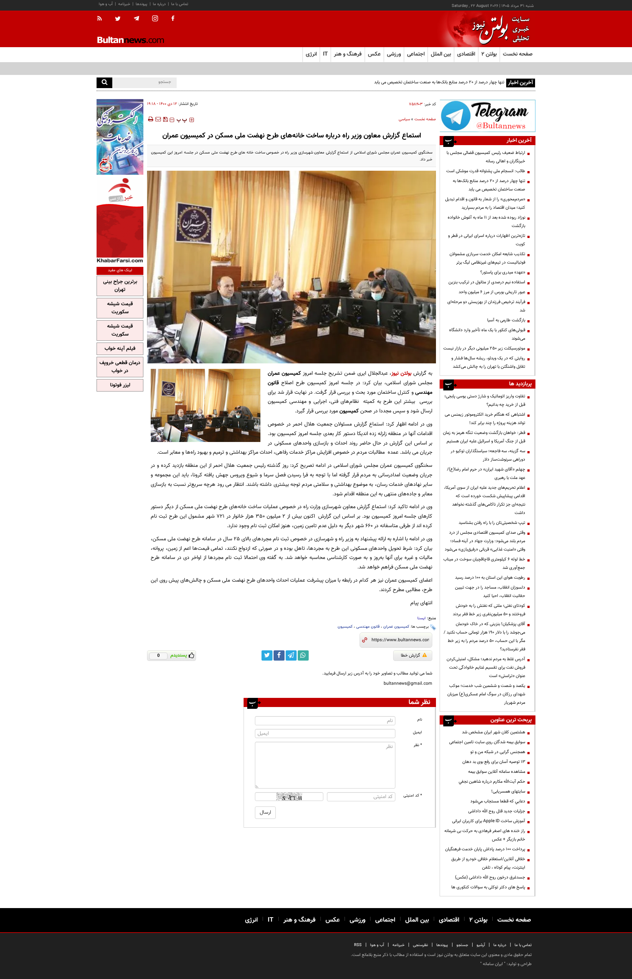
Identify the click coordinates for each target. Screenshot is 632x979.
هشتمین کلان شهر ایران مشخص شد (493, 732)
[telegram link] (291, 655)
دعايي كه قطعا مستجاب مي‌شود (497, 801)
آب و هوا (106, 4)
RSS (358, 945)
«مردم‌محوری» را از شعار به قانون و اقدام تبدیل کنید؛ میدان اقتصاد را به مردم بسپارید (485, 203)
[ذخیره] (165, 119)
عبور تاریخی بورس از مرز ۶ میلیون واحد (492, 292)
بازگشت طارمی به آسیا (506, 320)
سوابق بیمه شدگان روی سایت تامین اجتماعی (487, 742)
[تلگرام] (487, 115)
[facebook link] (279, 655)
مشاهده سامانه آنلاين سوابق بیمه (496, 771)
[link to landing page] (498, 29)
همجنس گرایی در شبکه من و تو (497, 752)
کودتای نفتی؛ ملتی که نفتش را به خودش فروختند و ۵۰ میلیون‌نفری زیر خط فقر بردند (489, 609)
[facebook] (172, 19)
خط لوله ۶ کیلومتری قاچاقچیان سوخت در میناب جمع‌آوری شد (484, 563)
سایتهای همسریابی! (508, 791)
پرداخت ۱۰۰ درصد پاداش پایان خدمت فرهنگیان (485, 849)
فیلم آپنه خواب (120, 349)
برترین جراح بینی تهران (120, 286)
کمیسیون (345, 627)
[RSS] (101, 19)
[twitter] (117, 19)
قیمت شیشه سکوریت (120, 308)
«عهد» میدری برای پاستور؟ (502, 272)
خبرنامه (124, 4)
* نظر (418, 745)
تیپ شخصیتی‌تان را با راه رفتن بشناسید (492, 522)
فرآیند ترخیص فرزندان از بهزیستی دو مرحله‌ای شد (486, 306)
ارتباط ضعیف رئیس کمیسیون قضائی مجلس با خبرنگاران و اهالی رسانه (486, 157)
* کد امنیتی (412, 796)
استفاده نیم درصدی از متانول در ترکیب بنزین (486, 282)
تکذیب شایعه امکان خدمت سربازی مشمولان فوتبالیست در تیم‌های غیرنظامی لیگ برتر (487, 258)
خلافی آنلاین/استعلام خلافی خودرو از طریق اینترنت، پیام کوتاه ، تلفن (488, 863)
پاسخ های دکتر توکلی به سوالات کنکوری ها (488, 887)
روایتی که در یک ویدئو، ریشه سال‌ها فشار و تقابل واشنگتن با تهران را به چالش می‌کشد (488, 362)
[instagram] (155, 19)
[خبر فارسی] (120, 220)
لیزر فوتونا (120, 385)
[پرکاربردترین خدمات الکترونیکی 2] (120, 137)
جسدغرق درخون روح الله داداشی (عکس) (490, 877)
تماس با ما (179, 4)
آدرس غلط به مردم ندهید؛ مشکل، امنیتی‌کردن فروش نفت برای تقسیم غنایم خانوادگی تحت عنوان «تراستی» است (486, 667)
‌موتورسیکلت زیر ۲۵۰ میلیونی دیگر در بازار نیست (484, 348)
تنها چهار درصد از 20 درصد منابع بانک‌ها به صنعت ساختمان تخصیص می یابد (489, 185)
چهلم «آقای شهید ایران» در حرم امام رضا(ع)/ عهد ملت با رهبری (486, 473)
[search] (104, 83)
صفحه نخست (518, 54)
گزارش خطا (410, 655)
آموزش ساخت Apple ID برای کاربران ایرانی (488, 821)
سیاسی (404, 119)
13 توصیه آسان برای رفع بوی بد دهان (493, 762)
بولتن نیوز (401, 373)
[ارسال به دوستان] (158, 119)
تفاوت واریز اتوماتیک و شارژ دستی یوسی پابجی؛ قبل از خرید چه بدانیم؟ (484, 400)
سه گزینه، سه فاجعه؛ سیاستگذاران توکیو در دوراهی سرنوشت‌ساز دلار (488, 455)
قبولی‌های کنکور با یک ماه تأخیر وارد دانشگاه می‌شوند (487, 334)
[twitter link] (267, 655)
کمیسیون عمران (396, 627)
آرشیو (481, 945)
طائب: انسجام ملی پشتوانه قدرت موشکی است (485, 171)
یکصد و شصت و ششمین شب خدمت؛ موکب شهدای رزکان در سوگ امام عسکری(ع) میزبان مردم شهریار (486, 694)
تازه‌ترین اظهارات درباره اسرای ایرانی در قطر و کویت (486, 240)
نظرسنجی (420, 945)
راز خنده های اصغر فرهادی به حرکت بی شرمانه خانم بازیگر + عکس (484, 835)
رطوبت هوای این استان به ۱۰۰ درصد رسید (490, 577)
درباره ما (159, 4)
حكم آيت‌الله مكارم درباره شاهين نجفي (492, 781)
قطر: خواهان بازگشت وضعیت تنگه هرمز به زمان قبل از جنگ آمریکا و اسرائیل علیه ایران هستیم (484, 437)
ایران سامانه (493, 964)
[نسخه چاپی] (150, 119)
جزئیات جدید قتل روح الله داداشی (496, 811)
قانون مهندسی (368, 627)
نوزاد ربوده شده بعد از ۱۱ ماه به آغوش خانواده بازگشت (486, 221)
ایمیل (417, 732)
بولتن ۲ (489, 54)
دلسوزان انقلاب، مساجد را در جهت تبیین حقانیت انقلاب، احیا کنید (490, 591)
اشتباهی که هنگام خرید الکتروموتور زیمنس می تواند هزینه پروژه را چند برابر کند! (485, 418)
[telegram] (136, 18)
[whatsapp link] (303, 655)
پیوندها (141, 4)
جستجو (462, 945)
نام (419, 720)
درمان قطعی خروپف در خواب (119, 367)
